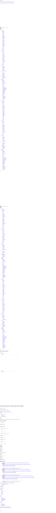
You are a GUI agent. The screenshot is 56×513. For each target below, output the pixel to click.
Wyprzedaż (2, 149)
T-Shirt (3, 62)
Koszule (3, 37)
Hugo (3, 263)
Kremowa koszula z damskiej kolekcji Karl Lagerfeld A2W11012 (9, 465)
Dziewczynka (2, 30)
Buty (1, 71)
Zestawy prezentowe (4, 249)
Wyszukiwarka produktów (2, 27)
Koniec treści (1, 0)
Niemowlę (2, 135)
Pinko (3, 94)
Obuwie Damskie (4, 77)
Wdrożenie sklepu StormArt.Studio (8, 507)
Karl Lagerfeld (4, 87)
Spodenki (3, 59)
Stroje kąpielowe (4, 44)
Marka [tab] (1, 415)
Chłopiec (2, 50)
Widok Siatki (29, 464)
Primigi (3, 95)
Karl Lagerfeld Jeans (4, 158)
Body (3, 244)
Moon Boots (4, 162)
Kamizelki (3, 35)
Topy (3, 63)
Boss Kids (3, 81)
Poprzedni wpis (2, 353)
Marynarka (4, 40)
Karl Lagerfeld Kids (4, 267)
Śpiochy (3, 139)
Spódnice (3, 221)
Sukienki (3, 45)
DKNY (3, 82)
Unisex (3, 253)
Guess (3, 262)
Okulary (3, 68)
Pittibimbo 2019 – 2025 (2, 507)
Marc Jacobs (4, 90)
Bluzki (3, 103)
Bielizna (3, 32)
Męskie (3, 78)
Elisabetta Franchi (4, 153)
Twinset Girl (4, 277)
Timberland (4, 167)
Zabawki (3, 49)
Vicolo (3, 99)
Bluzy (3, 212)
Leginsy (3, 218)
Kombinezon (4, 36)
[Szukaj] (0, 28)
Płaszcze (3, 41)
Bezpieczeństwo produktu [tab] (3, 416)
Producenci (2, 258)
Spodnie (3, 130)
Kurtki (3, 217)
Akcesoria (3, 31)
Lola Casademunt (4, 268)
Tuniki (3, 227)
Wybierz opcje (4, 468)
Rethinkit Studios (4, 96)
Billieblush (4, 259)
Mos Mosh (4, 271)
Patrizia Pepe (4, 272)
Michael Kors (4, 91)
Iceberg (3, 85)
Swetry (3, 46)
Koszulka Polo (4, 108)
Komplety (3, 67)
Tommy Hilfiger (4, 276)
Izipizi (3, 86)
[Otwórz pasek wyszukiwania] (0, 205)
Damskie (3, 76)
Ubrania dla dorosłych (3, 254)
